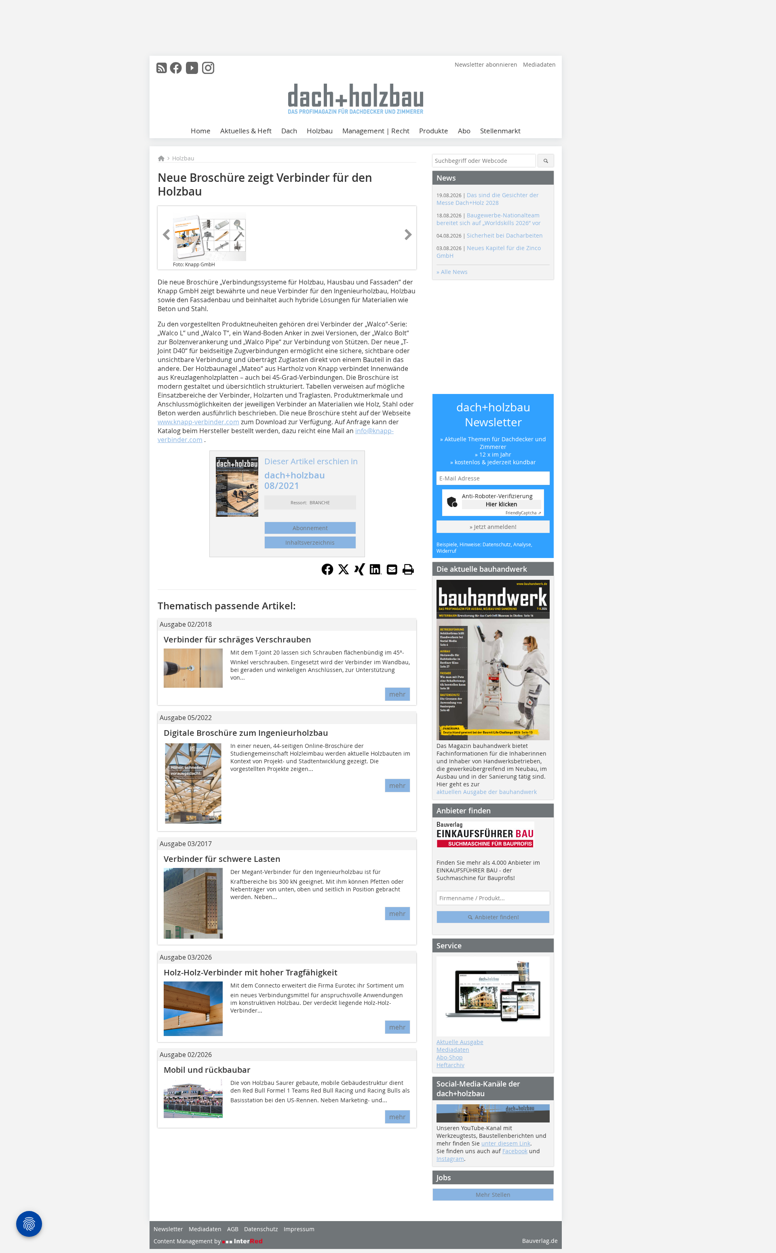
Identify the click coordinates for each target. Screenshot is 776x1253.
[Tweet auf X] (343, 573)
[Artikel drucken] (408, 569)
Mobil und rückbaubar (207, 1069)
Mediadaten (539, 64)
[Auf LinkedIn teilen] (376, 573)
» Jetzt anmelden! (493, 527)
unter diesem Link (505, 1143)
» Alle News (452, 272)
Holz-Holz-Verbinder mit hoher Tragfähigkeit (250, 972)
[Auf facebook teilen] (327, 573)
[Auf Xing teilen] (360, 573)
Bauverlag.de (540, 1241)
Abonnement (310, 528)
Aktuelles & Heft (246, 130)
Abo (464, 130)
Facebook (514, 1151)
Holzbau (320, 130)
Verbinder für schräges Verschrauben (237, 639)
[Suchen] (546, 160)
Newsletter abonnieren (486, 64)
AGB (232, 1229)
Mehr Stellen (493, 1194)
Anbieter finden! (496, 917)
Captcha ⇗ (523, 513)
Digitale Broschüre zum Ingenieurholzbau (246, 732)
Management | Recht (375, 130)
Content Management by (188, 1241)
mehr (397, 694)
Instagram (450, 1158)
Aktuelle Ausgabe (459, 1042)
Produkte (433, 130)
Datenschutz (261, 1229)
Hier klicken (501, 504)
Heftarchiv (450, 1065)
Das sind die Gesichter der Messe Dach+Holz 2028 (487, 198)
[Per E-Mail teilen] (392, 569)
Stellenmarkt (500, 130)
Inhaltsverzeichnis (310, 542)
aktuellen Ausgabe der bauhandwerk (486, 792)
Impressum (299, 1229)
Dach (289, 130)
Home (201, 130)
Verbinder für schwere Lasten (222, 858)
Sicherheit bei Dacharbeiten (489, 235)
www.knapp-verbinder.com (198, 421)
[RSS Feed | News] (162, 68)
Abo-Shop (449, 1057)
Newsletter (168, 1229)
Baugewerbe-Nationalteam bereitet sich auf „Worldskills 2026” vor (488, 219)
